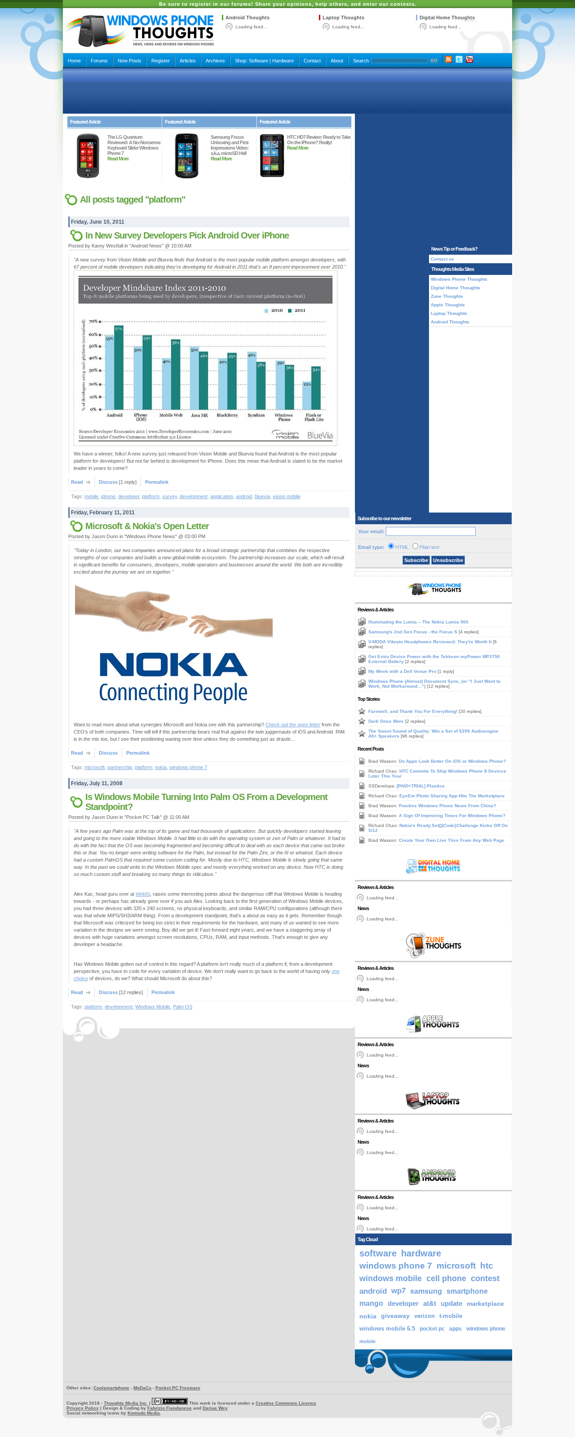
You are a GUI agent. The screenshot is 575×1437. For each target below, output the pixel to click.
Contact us (442, 258)
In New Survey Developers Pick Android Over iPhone (187, 235)
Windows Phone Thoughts (459, 279)
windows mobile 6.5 (387, 1329)
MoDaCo (142, 1387)
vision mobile (287, 496)
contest (485, 1278)
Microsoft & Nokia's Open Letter (147, 526)
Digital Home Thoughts (447, 17)
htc (486, 1265)
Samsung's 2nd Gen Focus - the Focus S (413, 631)
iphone (108, 496)
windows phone (485, 1328)
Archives (215, 60)
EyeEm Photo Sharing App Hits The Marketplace (452, 795)
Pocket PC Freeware (177, 1387)
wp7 (398, 1291)
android (244, 496)
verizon (424, 1316)
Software (258, 60)
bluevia (262, 496)
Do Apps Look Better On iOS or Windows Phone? (452, 761)
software (378, 1253)
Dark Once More (386, 721)
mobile (91, 496)
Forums (99, 60)
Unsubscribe (448, 560)
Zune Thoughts (447, 296)
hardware (421, 1253)
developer (128, 496)
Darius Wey (215, 1408)
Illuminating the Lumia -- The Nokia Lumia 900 (418, 621)
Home (74, 60)
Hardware (283, 60)
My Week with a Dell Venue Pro (403, 671)
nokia (161, 767)
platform (150, 496)
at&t (429, 1303)
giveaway (395, 1316)
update (451, 1303)
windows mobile (390, 1278)
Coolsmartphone (111, 1387)
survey (169, 496)
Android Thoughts (248, 17)
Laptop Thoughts (343, 17)
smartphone (467, 1291)
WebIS (143, 894)
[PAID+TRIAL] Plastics (421, 785)
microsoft (94, 767)
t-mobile (450, 1316)
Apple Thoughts (448, 304)
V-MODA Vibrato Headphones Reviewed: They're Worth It (430, 641)
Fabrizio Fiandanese (169, 1408)
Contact (312, 60)
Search (361, 60)
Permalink (156, 482)
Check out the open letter (292, 724)
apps (455, 1329)
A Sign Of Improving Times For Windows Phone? (452, 815)
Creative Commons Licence (286, 1403)
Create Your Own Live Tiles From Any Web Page (451, 840)
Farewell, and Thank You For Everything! (413, 711)
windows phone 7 (188, 767)
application (221, 496)
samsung (426, 1291)
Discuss (108, 482)
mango (371, 1303)
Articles (188, 60)
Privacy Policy (82, 1408)
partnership (119, 767)
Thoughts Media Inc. (126, 1403)
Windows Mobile (152, 1006)
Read (77, 482)
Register (160, 60)
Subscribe (416, 560)
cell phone (446, 1278)
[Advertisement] (287, 91)
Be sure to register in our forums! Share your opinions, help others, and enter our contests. (287, 4)
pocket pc (432, 1329)
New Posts (130, 60)
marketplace (485, 1303)
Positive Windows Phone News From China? (447, 805)
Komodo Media (144, 1412)
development (194, 496)
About (337, 60)
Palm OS (182, 1006)
